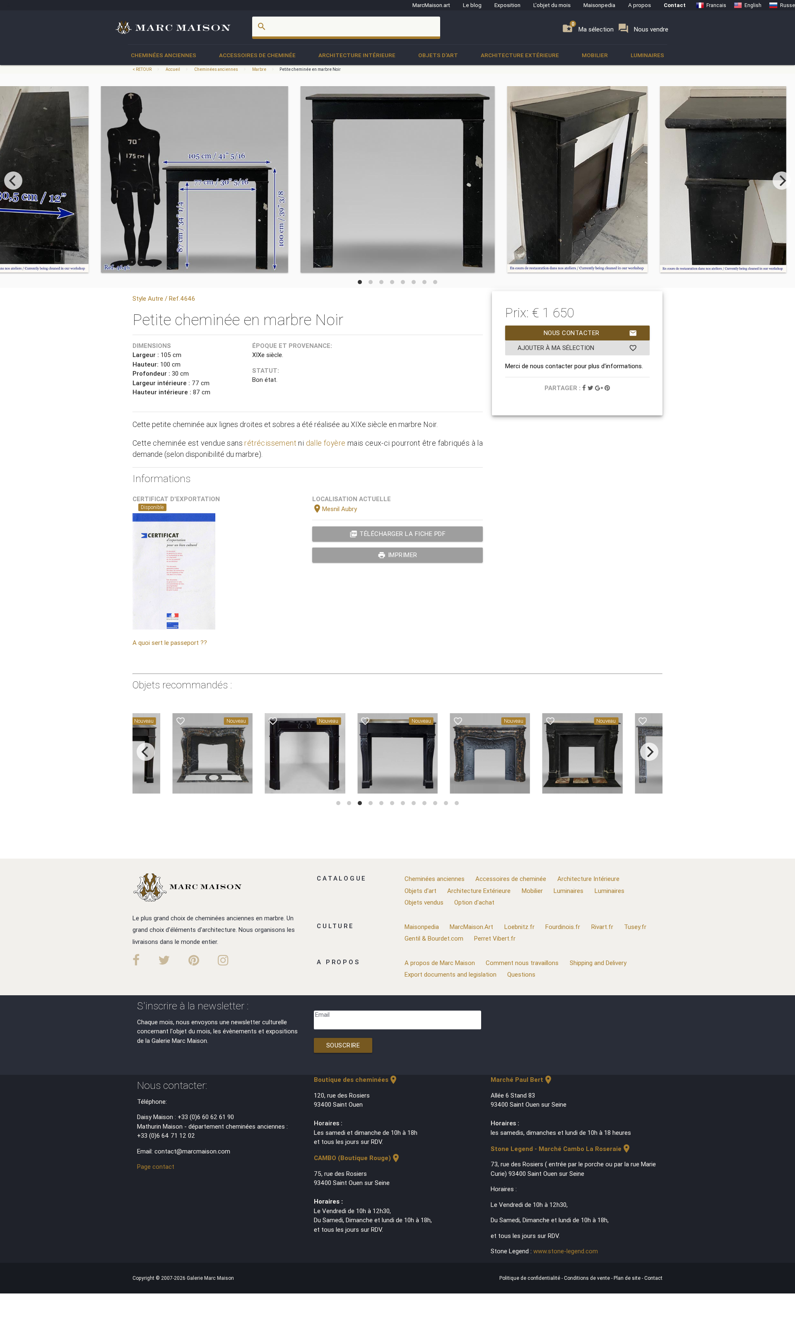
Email (322, 1014)
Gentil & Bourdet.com (434, 938)
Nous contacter (590, 333)
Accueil (173, 69)
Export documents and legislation (450, 974)
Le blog (472, 5)
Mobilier (595, 55)
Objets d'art (438, 55)
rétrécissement (270, 443)
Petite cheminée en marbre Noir (310, 69)
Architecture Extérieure (520, 55)
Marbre (259, 69)
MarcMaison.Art (471, 927)
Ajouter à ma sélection (577, 348)
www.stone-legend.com (565, 1251)
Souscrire (343, 1045)
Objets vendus (424, 902)
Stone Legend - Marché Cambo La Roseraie (561, 1149)
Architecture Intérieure (356, 55)
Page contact (155, 1166)
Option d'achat (474, 902)
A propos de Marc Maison (440, 963)
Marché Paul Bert (522, 1079)
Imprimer (397, 555)
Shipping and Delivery (598, 963)
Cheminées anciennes (163, 55)
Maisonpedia (599, 5)
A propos (639, 5)
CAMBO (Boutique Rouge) (357, 1158)
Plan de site (628, 1278)
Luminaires (647, 55)
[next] (782, 180)
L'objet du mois (552, 5)
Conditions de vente (587, 1278)
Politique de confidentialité (530, 1278)
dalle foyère (326, 443)
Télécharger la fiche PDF (397, 534)
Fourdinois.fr (562, 927)
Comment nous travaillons (522, 963)
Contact (675, 5)
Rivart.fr (602, 927)
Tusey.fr (635, 927)
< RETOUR (142, 69)
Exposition (507, 5)
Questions (521, 974)
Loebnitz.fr (519, 927)
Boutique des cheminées (356, 1079)
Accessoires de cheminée (257, 55)
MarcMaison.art (431, 5)
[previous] (13, 180)
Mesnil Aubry (334, 509)
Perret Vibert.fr (495, 938)
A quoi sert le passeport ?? (169, 643)
